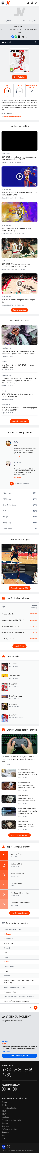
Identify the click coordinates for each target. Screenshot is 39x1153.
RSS (3, 1135)
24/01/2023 (33, 620)
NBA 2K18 (13, 684)
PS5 (14, 30)
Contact (4, 1102)
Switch (27, 30)
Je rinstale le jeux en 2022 (11, 626)
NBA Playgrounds (15, 696)
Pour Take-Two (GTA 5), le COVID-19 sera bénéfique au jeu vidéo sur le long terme (18, 352)
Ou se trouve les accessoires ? (13, 633)
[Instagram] (15, 1069)
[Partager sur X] (19, 36)
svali (15, 445)
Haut (30, 1008)
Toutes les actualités (19, 421)
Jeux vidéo (13, 21)
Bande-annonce (19, 156)
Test (7, 85)
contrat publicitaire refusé (11, 639)
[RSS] (26, 1069)
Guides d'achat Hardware (19, 835)
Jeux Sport (29, 21)
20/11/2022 (33, 632)
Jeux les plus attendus (19, 913)
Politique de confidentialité (11, 1120)
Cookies (5, 1123)
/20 (36, 493)
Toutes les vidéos (19, 310)
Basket (6, 962)
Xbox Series (20, 30)
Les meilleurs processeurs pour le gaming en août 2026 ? (26, 798)
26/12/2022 (33, 626)
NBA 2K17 (13, 664)
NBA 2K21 (19, 26)
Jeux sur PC (21, 21)
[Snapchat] (9, 1075)
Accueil (4, 21)
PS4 (31, 30)
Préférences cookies (9, 1129)
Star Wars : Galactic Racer (20, 903)
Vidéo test (21, 77)
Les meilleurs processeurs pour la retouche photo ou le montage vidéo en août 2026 (26, 824)
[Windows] (15, 1089)
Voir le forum (19, 646)
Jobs (3, 1138)
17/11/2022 (33, 639)
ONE (35, 30)
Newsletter (6, 1132)
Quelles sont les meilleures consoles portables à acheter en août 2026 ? (26, 785)
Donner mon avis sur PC (31, 86)
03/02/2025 (33, 614)
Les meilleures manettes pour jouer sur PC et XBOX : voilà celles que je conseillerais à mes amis (18, 759)
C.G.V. (4, 1114)
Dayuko (16, 466)
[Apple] (9, 1089)
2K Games (7, 934)
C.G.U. (4, 1111)
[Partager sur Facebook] (12, 36)
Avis (18, 85)
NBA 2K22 (13, 715)
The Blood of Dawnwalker (20, 893)
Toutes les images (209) (19, 588)
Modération (6, 1117)
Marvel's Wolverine (17, 874)
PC (8, 21)
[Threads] (4, 1075)
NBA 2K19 (13, 704)
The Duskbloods (16, 883)
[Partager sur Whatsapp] (16, 36)
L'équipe (4, 1105)
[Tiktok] (31, 1069)
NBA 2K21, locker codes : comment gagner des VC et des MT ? (19, 409)
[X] (9, 1069)
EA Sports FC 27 (16, 864)
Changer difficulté (8, 614)
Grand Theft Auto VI (18, 854)
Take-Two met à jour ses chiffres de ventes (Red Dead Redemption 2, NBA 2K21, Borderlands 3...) (19, 380)
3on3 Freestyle (14, 676)
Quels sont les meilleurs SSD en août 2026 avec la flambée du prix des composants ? (27, 811)
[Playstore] (4, 1089)
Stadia (19, 32)
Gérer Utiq (5, 1126)
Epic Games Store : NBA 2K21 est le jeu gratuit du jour (18, 366)
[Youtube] (20, 1069)
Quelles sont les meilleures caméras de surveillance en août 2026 (27, 772)
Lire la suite (17, 457)
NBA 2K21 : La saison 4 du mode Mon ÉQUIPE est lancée (17, 395)
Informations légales (9, 1108)
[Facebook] (4, 1069)
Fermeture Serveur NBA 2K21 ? (13, 620)
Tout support (5, 30)
